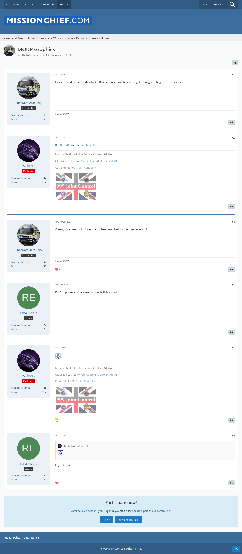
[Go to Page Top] (236, 549)
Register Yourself (128, 519)
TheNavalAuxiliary (33, 55)
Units (84, 161)
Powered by (121, 548)
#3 (233, 222)
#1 (233, 74)
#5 (233, 347)
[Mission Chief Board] (121, 21)
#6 (233, 435)
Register (218, 4)
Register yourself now (117, 511)
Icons (93, 161)
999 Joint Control (82, 167)
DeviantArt (106, 161)
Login (205, 4)
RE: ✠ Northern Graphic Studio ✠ (75, 145)
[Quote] (231, 122)
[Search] (232, 4)
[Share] (235, 62)
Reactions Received (20, 114)
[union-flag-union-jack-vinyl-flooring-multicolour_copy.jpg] (75, 186)
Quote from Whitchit (75, 446)
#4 (233, 284)
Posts (13, 118)
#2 (233, 137)
